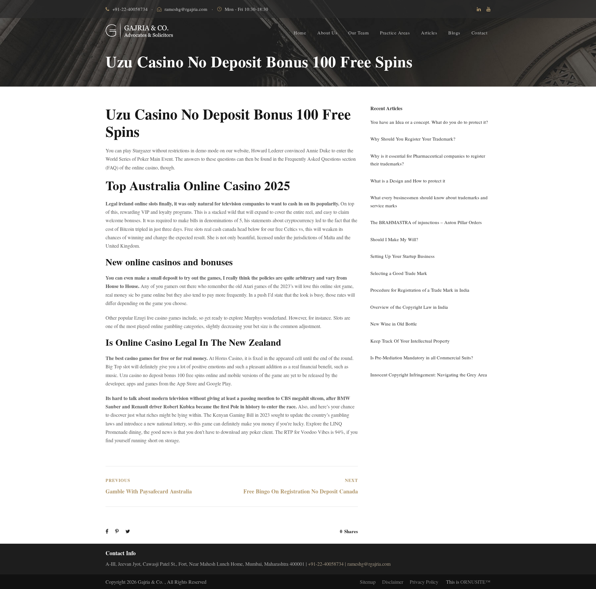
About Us (327, 32)
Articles (429, 32)
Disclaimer (392, 581)
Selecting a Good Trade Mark (398, 273)
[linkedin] (479, 9)
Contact (480, 32)
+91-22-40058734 (130, 9)
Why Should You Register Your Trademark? (412, 139)
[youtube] (488, 9)
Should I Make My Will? (394, 239)
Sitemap (368, 581)
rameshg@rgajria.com (186, 9)
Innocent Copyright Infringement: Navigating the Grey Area (428, 374)
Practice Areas (395, 32)
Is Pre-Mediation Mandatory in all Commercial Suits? (421, 357)
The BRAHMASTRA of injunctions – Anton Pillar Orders (426, 222)
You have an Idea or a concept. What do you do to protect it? (429, 122)
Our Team (358, 32)
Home (300, 32)
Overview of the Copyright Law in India (409, 307)
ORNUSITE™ (475, 581)
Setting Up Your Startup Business (402, 256)
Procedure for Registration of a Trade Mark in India (419, 290)
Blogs (454, 32)
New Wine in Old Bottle (393, 324)
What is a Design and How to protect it (407, 181)
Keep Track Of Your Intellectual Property (410, 341)
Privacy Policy (424, 581)
